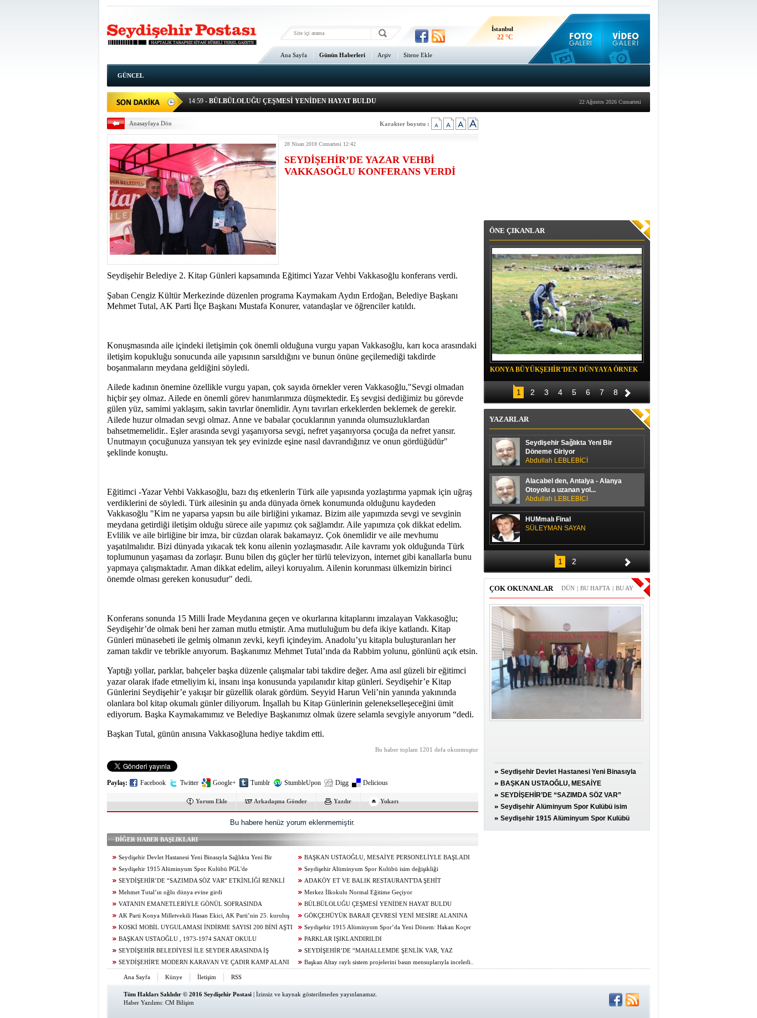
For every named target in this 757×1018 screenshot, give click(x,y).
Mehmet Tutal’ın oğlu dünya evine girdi (170, 892)
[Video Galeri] (626, 39)
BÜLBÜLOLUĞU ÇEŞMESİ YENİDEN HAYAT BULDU (378, 904)
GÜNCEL (130, 75)
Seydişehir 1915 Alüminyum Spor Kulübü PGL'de (183, 869)
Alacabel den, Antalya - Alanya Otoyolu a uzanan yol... (573, 490)
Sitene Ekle (417, 55)
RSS (236, 977)
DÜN (568, 588)
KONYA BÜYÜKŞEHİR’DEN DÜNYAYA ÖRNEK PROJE (564, 371)
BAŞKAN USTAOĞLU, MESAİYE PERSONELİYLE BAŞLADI (387, 857)
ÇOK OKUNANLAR (521, 588)
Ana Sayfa (293, 55)
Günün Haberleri (342, 55)
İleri (627, 391)
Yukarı (389, 801)
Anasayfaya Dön (150, 123)
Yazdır (342, 801)
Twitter (189, 783)
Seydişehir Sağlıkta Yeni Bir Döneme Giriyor (568, 451)
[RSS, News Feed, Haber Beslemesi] (438, 36)
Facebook (153, 783)
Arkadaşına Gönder (280, 801)
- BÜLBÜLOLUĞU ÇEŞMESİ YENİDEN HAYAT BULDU (282, 101)
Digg (342, 783)
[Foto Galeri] (578, 39)
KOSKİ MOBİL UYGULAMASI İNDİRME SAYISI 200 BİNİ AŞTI (206, 927)
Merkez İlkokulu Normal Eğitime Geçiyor (358, 892)
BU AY (624, 588)
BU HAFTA (595, 588)
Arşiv (384, 55)
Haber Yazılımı (143, 1002)
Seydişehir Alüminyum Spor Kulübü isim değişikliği (371, 869)
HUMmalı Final (555, 523)
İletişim (206, 977)
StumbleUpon (302, 783)
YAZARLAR (509, 419)
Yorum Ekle (211, 801)
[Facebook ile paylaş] (421, 36)
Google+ (224, 783)
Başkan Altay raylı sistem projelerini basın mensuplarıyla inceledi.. (389, 962)
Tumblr (260, 783)
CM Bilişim (179, 1002)
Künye (173, 977)
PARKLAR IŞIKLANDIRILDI (343, 939)
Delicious (375, 783)
